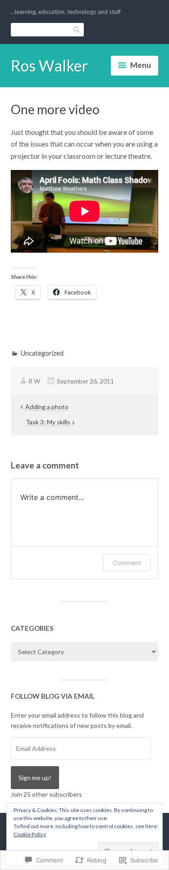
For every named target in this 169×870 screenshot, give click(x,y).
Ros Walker (49, 65)
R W (34, 381)
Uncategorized (42, 353)
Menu (140, 65)
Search (77, 29)
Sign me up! (34, 777)
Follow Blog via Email (53, 696)
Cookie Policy (30, 834)
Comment (127, 563)
